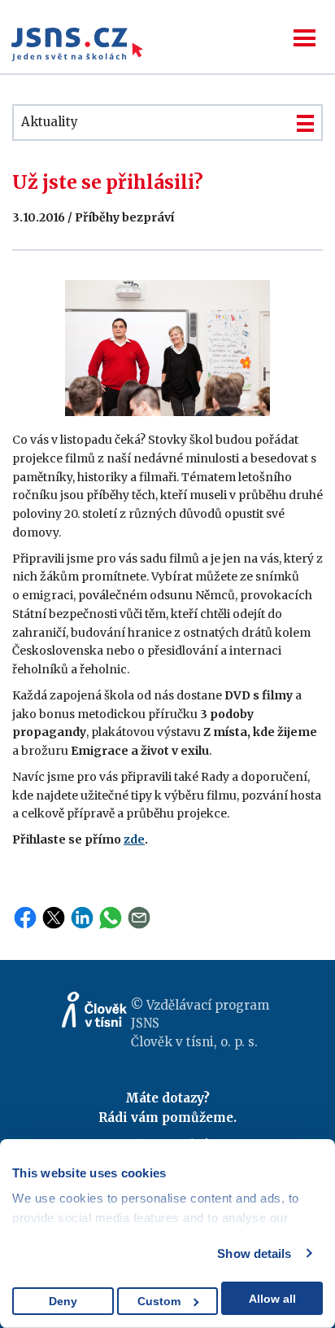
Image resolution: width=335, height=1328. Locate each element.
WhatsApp (111, 918)
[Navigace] (304, 38)
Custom (159, 1301)
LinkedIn (82, 918)
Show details (254, 1253)
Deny (63, 1301)
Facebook (25, 918)
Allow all (272, 1298)
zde (134, 839)
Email (139, 918)
